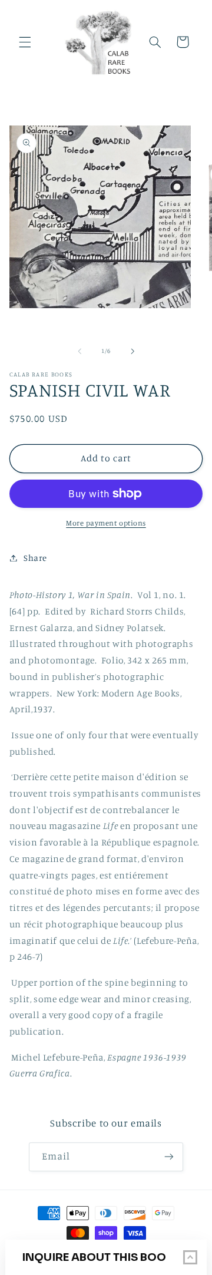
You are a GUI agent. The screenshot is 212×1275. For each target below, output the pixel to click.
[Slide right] (132, 351)
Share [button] (35, 558)
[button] (24, 41)
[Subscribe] (169, 1156)
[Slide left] (79, 351)
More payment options (106, 522)
